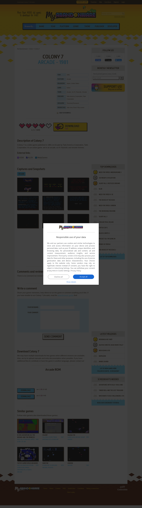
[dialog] (71, 254)
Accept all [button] (83, 277)
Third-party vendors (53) (67, 256)
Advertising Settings (62, 268)
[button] (71, 282)
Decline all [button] (58, 277)
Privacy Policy (76, 270)
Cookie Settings (64, 270)
